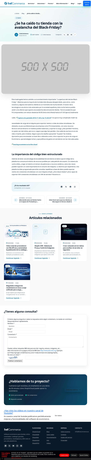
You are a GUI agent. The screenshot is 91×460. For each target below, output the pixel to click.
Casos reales (50, 434)
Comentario (12, 334)
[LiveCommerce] (14, 3)
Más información (61, 3)
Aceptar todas (64, 455)
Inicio (17, 13)
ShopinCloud (36, 432)
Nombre (11, 323)
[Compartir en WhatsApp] (75, 187)
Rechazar (74, 455)
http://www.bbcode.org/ (48, 351)
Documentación (51, 437)
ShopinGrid (35, 440)
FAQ (48, 440)
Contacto (63, 434)
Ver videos (58, 416)
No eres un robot (14, 355)
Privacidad (64, 440)
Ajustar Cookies (84, 455)
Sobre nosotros (65, 432)
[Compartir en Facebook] (71, 34)
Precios (50, 3)
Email (10, 329)
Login (79, 3)
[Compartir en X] (64, 34)
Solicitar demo (87, 3)
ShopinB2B (35, 434)
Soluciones (40, 3)
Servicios (31, 3)
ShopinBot (35, 437)
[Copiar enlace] (74, 34)
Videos (49, 443)
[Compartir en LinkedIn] (67, 34)
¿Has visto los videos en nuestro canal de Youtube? (23, 412)
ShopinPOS (35, 443)
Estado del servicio (66, 437)
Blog (72, 3)
